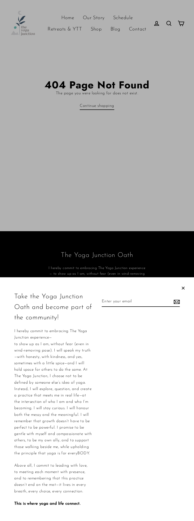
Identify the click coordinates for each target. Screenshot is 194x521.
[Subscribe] (176, 301)
